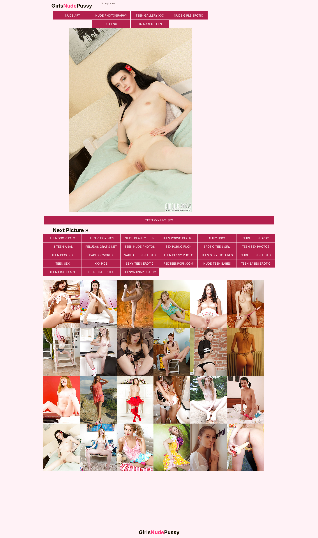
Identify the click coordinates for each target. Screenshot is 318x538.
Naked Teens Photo (140, 255)
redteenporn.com (178, 263)
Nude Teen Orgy (256, 238)
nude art (72, 15)
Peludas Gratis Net (101, 246)
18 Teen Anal (62, 246)
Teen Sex (62, 263)
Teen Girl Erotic (101, 272)
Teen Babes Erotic (256, 263)
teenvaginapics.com (139, 272)
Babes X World (101, 255)
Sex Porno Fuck (178, 246)
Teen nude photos (140, 246)
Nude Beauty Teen (140, 238)
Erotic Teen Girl (217, 246)
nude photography (111, 15)
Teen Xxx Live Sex (159, 220)
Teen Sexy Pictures (217, 255)
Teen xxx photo (62, 238)
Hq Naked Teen (150, 24)
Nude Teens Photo (256, 255)
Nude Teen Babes (217, 263)
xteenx (111, 24)
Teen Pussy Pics (101, 238)
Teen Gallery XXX (150, 15)
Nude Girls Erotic (188, 15)
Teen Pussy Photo (178, 255)
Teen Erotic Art (62, 272)
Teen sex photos (255, 246)
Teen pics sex (62, 255)
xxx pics (101, 263)
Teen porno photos (178, 238)
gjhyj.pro (217, 238)
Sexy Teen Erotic (140, 263)
